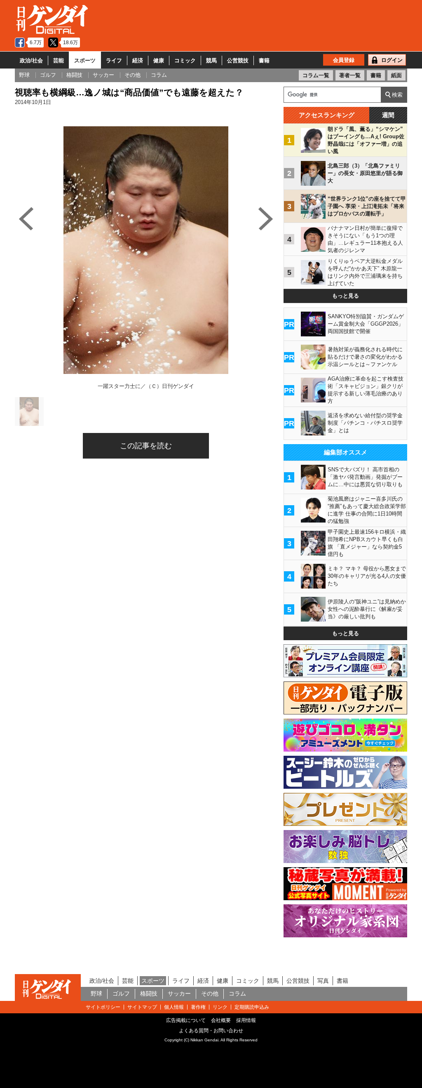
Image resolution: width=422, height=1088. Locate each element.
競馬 (211, 60)
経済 (137, 60)
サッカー (179, 993)
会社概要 (221, 1020)
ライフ (114, 60)
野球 (96, 993)
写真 (323, 980)
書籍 (264, 60)
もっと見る (345, 296)
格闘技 (148, 993)
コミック (185, 60)
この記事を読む (146, 446)
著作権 (198, 1007)
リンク (220, 1007)
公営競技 (238, 60)
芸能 (58, 60)
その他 (209, 993)
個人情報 (174, 1007)
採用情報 (246, 1020)
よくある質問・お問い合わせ (211, 1031)
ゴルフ (121, 993)
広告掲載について (186, 1020)
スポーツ (85, 60)
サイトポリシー (103, 1007)
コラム (237, 993)
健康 (158, 60)
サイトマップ (142, 1007)
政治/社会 (31, 60)
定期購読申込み (251, 1007)
